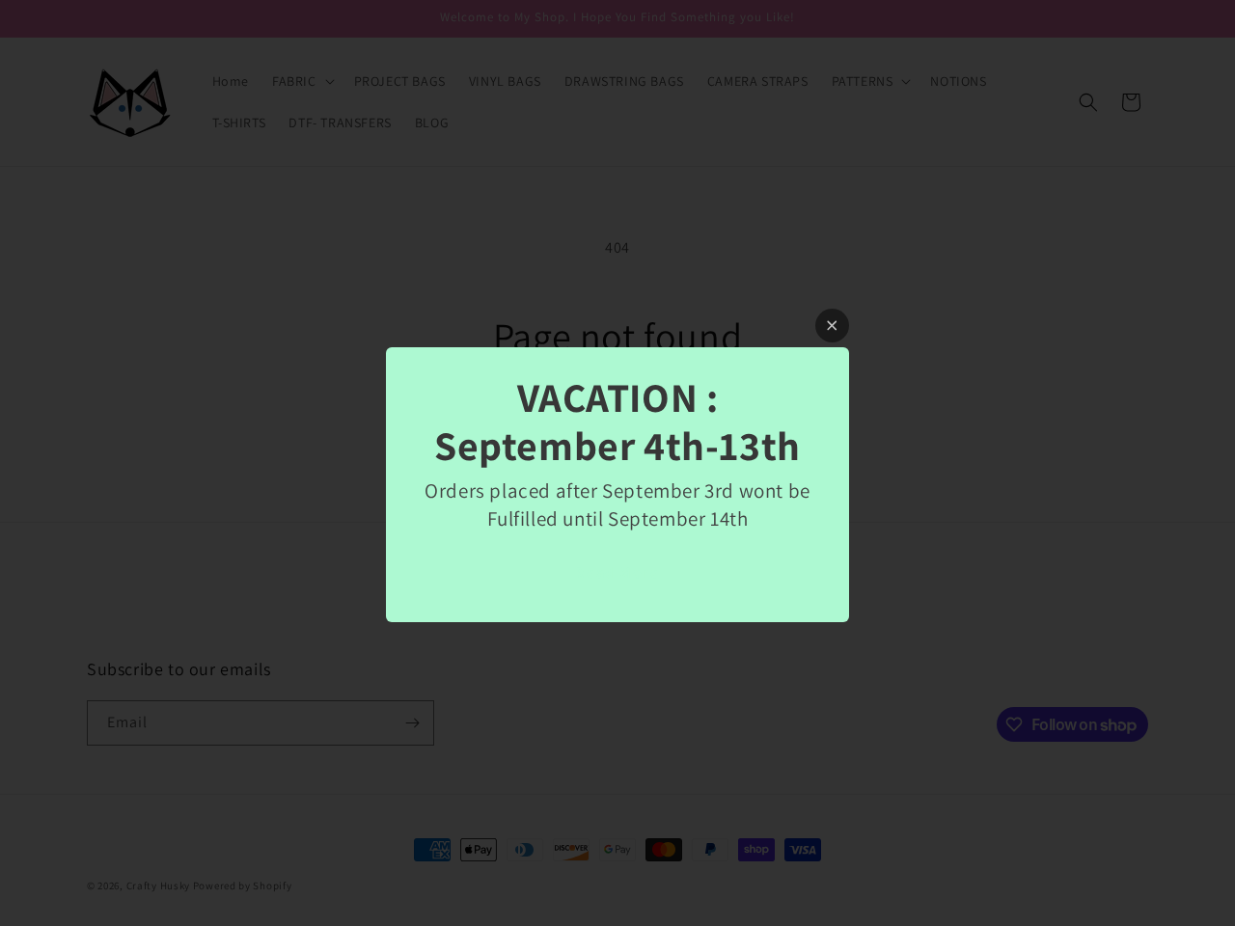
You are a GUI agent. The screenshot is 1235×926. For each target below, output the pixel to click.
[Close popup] (832, 325)
